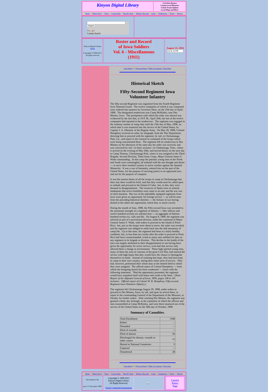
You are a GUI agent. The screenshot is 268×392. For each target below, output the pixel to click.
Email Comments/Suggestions (119, 388)
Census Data (116, 13)
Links (153, 13)
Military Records (142, 13)
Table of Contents (155, 68)
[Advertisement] (160, 27)
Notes (106, 13)
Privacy (180, 13)
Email (92, 48)
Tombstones (162, 13)
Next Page (167, 68)
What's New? (97, 13)
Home (87, 13)
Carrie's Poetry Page (175, 383)
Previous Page (141, 68)
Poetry (172, 13)
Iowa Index (128, 68)
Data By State (128, 13)
